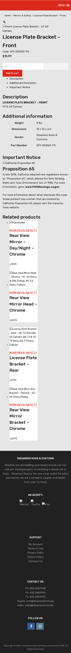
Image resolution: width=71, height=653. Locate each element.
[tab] (38, 79)
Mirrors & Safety (22, 15)
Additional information (22, 83)
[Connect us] (31, 626)
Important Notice (19, 87)
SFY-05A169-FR (46, 145)
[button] (61, 5)
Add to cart (12, 73)
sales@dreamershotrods (39, 605)
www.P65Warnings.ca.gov (42, 186)
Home (8, 15)
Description (16, 78)
